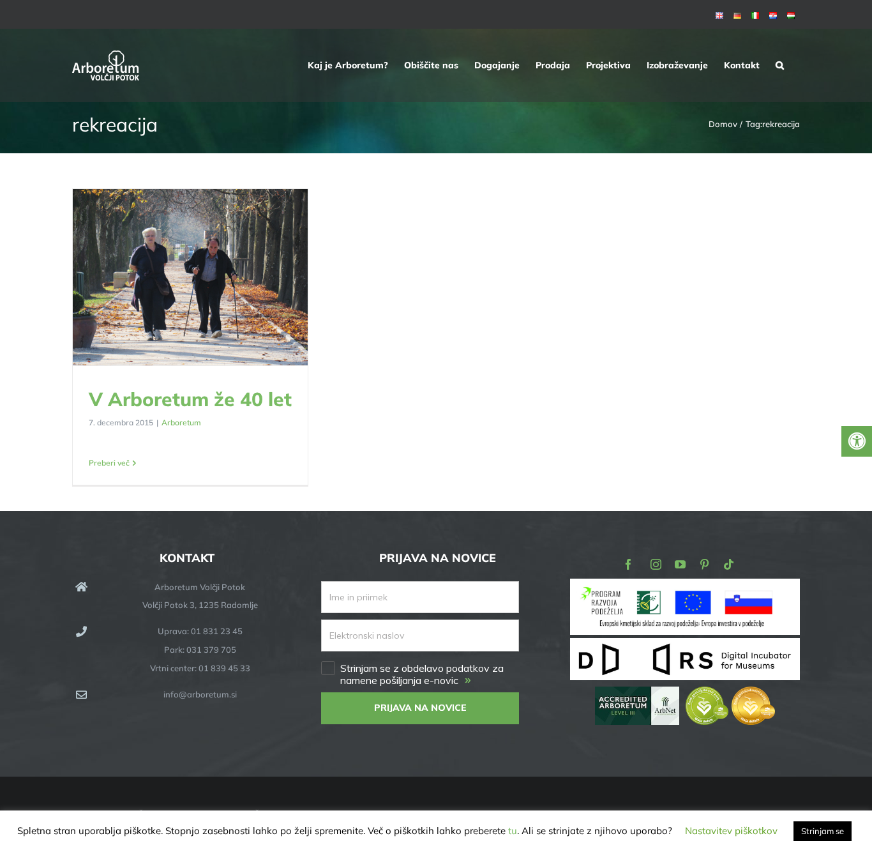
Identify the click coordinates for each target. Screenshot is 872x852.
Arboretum (181, 422)
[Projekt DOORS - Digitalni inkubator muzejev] (685, 645)
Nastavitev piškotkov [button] (731, 831)
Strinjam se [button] (822, 831)
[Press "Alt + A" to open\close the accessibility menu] (856, 441)
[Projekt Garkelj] (685, 587)
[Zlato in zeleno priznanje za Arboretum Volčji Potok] (730, 695)
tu (512, 831)
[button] (780, 65)
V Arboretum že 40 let (190, 278)
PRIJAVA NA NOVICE (420, 707)
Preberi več (109, 463)
